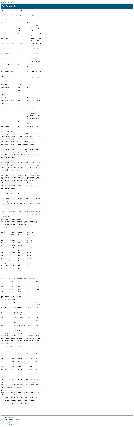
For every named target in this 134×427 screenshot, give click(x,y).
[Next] (4, 2)
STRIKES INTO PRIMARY (13, 419)
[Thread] (10, 2)
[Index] (7, 2)
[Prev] (2, 2)
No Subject (10, 417)
